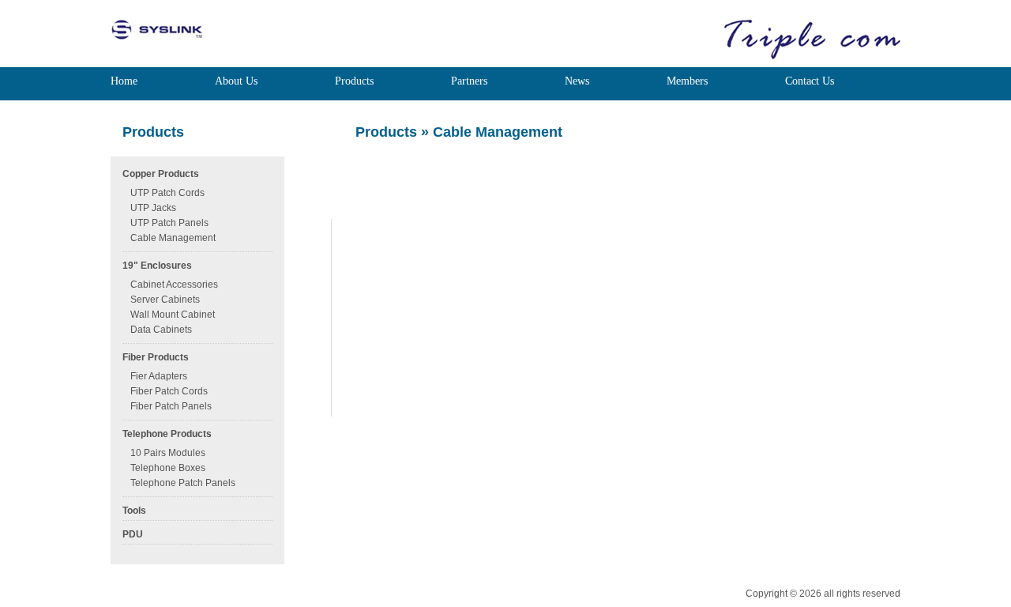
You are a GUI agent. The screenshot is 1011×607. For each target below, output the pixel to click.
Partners (469, 81)
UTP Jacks (153, 207)
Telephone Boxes (167, 467)
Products (354, 81)
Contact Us (809, 81)
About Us (236, 81)
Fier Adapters (158, 376)
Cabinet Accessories (174, 284)
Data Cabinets (161, 329)
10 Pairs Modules (167, 452)
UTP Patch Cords (167, 192)
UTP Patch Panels (169, 222)
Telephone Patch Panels (182, 482)
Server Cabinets (165, 299)
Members (687, 81)
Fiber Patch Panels (171, 406)
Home (124, 81)
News (577, 81)
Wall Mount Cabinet (172, 314)
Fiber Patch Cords (169, 391)
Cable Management (173, 237)
